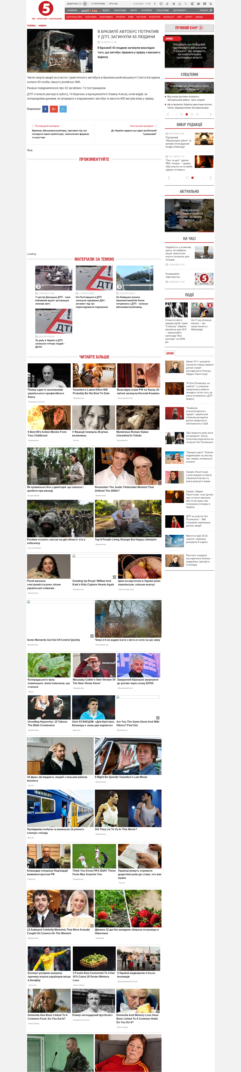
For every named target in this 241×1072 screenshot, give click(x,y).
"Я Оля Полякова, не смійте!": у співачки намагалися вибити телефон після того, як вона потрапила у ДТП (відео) (199, 391)
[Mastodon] (192, 4)
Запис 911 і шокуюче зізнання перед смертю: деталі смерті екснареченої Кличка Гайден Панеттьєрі (200, 368)
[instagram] (161, 4)
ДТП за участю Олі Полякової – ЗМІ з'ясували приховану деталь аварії (198, 521)
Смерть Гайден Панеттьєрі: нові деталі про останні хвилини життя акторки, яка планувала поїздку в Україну (199, 499)
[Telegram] (173, 4)
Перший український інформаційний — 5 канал (46, 11)
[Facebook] (155, 4)
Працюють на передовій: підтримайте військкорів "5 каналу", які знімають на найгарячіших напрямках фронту (179, 147)
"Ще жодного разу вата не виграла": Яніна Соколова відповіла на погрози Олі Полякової (199, 437)
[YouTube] (204, 4)
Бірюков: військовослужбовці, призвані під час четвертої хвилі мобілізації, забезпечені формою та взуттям (60, 134)
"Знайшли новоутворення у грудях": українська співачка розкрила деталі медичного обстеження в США (197, 416)
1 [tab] (181, 114)
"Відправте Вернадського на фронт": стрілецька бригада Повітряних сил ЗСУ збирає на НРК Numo (177, 168)
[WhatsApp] (180, 4)
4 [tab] (197, 114)
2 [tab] (187, 114)
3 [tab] (192, 114)
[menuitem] (72, 10)
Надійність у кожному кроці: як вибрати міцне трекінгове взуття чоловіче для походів (178, 253)
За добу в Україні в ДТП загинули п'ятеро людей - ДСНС (50, 343)
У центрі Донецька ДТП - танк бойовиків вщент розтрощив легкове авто (52, 300)
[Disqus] (94, 210)
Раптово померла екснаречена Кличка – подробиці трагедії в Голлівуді (199, 560)
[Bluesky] (198, 4)
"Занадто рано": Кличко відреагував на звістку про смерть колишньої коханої (199, 457)
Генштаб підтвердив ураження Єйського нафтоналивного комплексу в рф (189, 100)
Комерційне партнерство (173, 275)
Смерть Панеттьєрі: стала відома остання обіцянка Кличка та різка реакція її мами (199, 476)
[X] (186, 4)
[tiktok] (167, 4)
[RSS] (211, 4)
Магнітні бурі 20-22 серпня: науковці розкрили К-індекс (197, 539)
